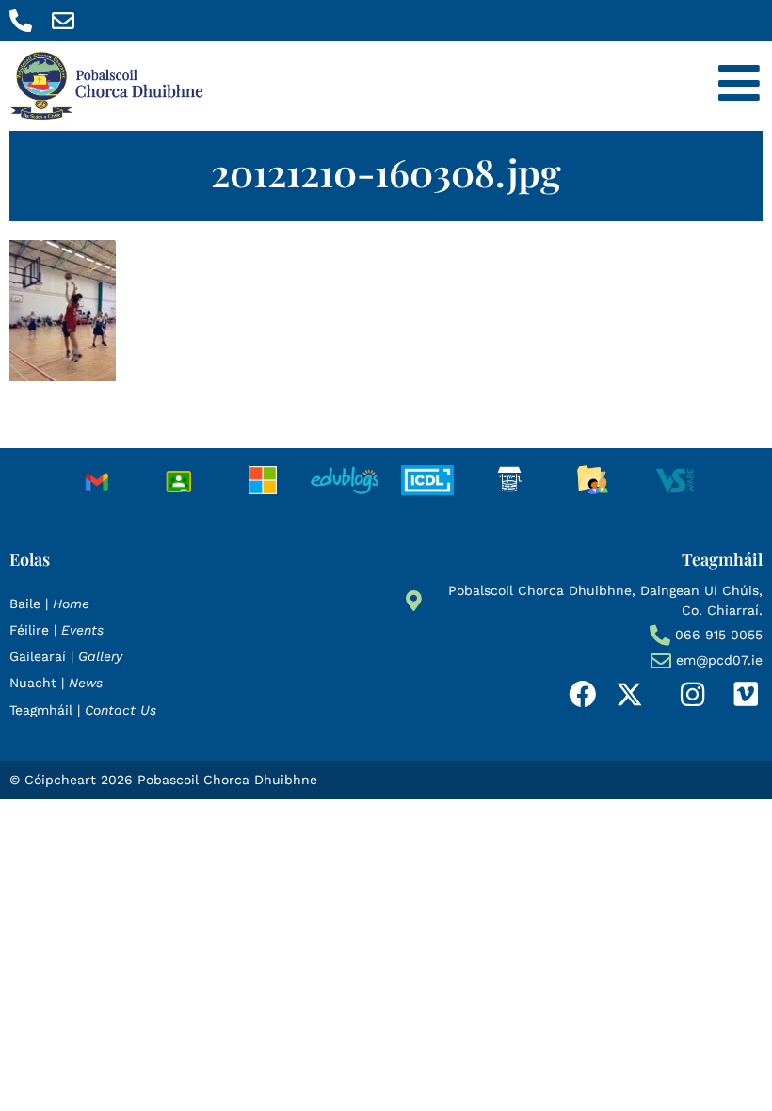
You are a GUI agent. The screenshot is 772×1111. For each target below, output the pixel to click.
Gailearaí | (65, 656)
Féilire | (56, 629)
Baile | (49, 603)
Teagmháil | (82, 709)
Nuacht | (56, 682)
